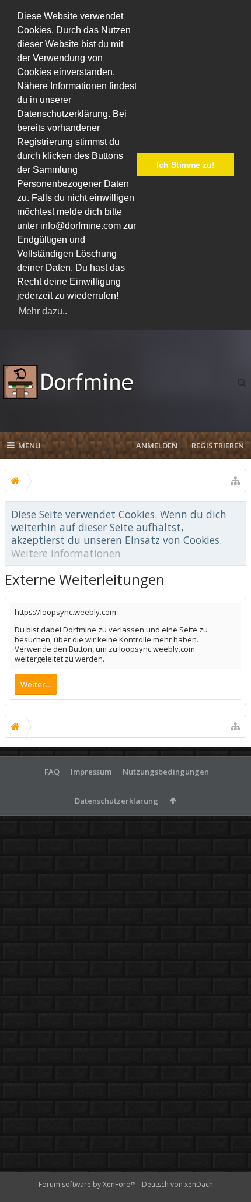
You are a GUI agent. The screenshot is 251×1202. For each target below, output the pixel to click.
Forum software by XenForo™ (88, 1184)
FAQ (52, 771)
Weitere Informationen (66, 553)
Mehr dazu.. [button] (43, 311)
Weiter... (35, 684)
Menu (29, 445)
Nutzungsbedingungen (166, 771)
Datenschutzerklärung (116, 801)
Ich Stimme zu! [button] (185, 164)
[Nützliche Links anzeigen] (235, 480)
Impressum (91, 771)
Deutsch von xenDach (177, 1184)
